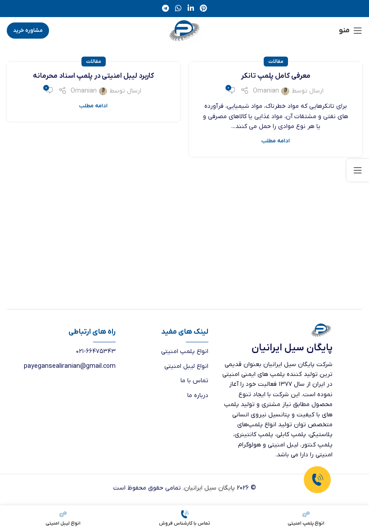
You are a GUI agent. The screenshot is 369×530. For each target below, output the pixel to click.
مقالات (276, 61)
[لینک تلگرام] (165, 8)
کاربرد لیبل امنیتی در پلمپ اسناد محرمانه (93, 75)
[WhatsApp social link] (178, 8)
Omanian (266, 91)
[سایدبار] (357, 170)
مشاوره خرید (28, 30)
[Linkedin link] (190, 8)
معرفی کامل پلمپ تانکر (275, 75)
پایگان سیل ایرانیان (209, 488)
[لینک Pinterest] (203, 8)
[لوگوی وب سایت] (184, 30)
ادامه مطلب (275, 141)
